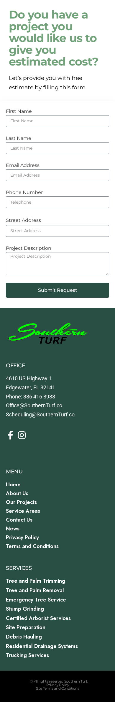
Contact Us (19, 520)
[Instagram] (21, 435)
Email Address (23, 165)
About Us (17, 493)
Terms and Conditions (32, 546)
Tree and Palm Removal (35, 590)
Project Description (28, 248)
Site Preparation (25, 627)
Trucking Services (27, 655)
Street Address (23, 220)
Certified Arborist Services (38, 618)
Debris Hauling (24, 637)
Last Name (18, 138)
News (12, 528)
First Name (19, 111)
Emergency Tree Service (36, 600)
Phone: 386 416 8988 (30, 396)
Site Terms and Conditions (57, 688)
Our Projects (21, 502)
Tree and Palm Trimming (35, 581)
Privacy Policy (22, 537)
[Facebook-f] (10, 435)
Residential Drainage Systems (42, 646)
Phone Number (24, 192)
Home (13, 484)
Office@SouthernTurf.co (34, 405)
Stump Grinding (25, 609)
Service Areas (23, 511)
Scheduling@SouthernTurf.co (40, 414)
